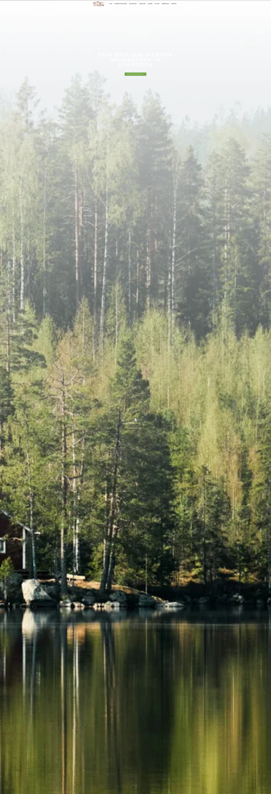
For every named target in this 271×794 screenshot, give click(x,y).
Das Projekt (133, 3)
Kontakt (174, 3)
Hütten (157, 3)
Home (110, 3)
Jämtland (142, 3)
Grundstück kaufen (121, 3)
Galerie (150, 3)
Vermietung (165, 3)
